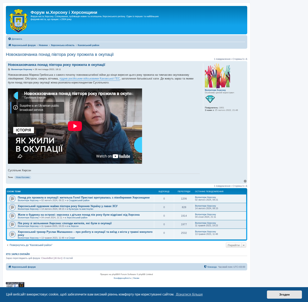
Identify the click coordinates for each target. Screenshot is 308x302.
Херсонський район (77, 217)
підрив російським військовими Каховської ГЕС (90, 78)
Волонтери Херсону (215, 90)
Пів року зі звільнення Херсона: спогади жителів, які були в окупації (65, 223)
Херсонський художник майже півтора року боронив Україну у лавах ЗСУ (68, 206)
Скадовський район (79, 200)
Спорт (72, 238)
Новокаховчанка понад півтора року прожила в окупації (60, 54)
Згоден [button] (284, 294)
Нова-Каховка (23, 177)
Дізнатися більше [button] (189, 294)
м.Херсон (74, 226)
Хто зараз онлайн (18, 254)
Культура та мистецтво (81, 209)
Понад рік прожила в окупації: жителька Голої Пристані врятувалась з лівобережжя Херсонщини (84, 197)
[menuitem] (15, 38)
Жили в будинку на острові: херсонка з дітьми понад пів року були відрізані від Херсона (79, 214)
